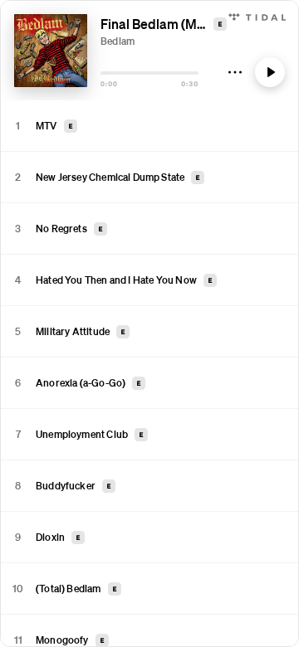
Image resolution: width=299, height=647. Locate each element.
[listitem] (149, 126)
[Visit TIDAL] (257, 15)
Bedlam (117, 41)
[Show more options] (235, 72)
